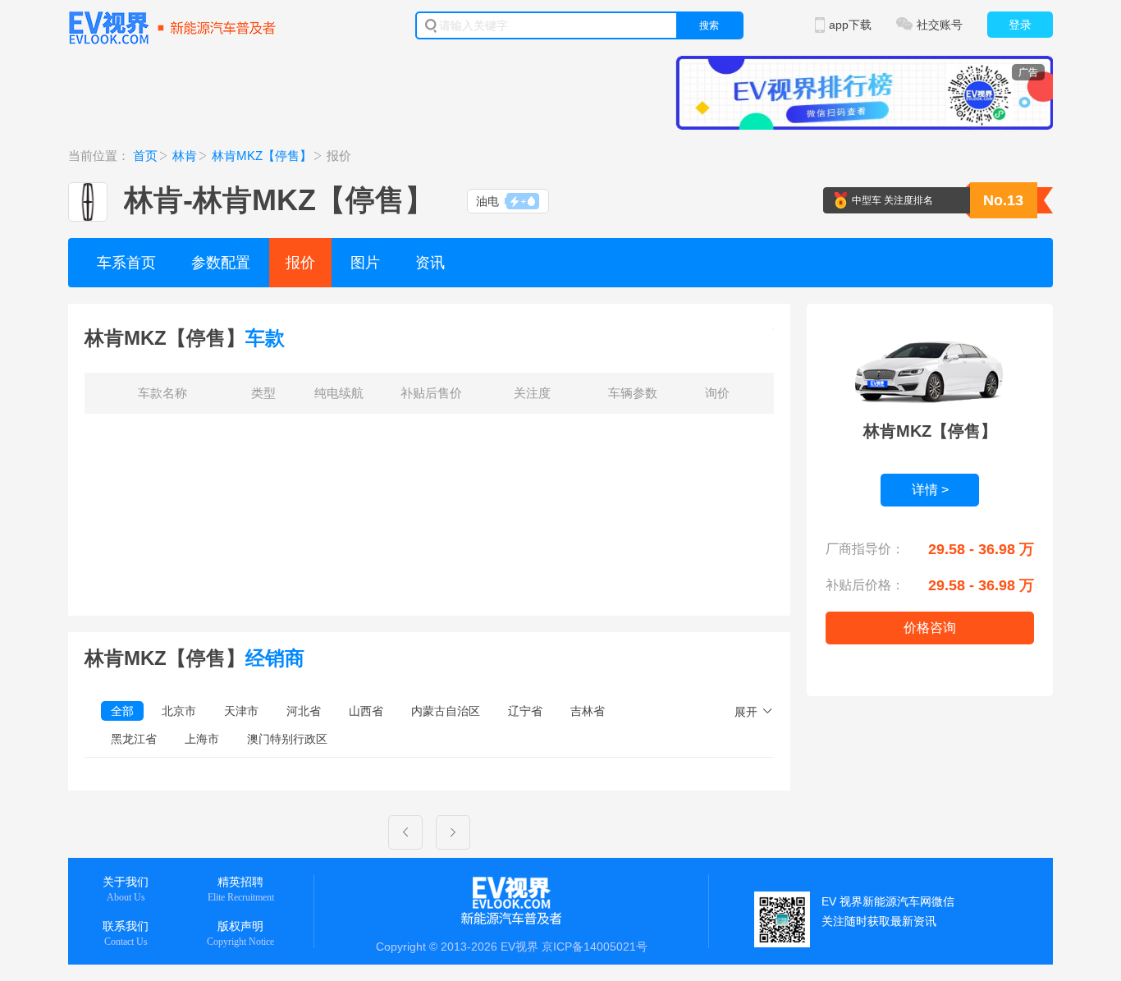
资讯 (430, 262)
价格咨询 (930, 628)
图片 (365, 262)
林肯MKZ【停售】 (262, 156)
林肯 (184, 156)
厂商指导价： (865, 549)
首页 (145, 156)
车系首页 (126, 262)
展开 (745, 711)
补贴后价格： (865, 585)
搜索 (709, 25)
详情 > (930, 490)
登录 (1020, 24)
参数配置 (220, 262)
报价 (300, 262)
